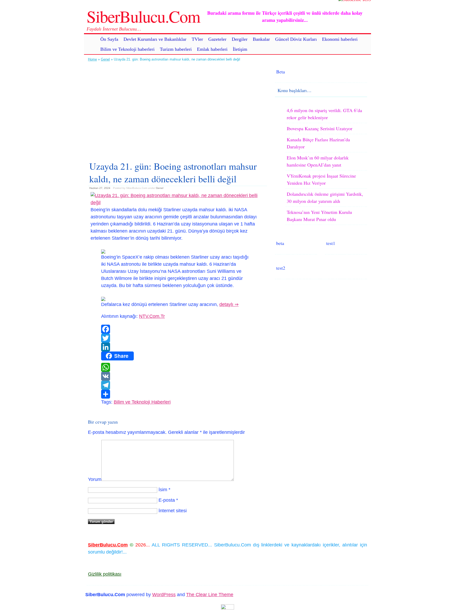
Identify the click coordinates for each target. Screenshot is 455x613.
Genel (105, 59)
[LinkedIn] (177, 347)
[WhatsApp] (177, 367)
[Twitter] (177, 338)
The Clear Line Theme (209, 594)
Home (92, 59)
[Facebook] (177, 329)
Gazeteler (217, 39)
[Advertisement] (177, 109)
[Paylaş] (177, 394)
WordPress (164, 594)
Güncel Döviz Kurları (296, 39)
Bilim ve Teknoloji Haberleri (142, 402)
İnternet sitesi (173, 510)
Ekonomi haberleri (340, 39)
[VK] (177, 376)
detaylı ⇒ (229, 304)
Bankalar (261, 39)
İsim (163, 489)
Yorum (94, 479)
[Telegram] (177, 385)
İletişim (240, 49)
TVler (197, 39)
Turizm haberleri (176, 49)
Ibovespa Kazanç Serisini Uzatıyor (319, 128)
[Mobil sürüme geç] (227, 608)
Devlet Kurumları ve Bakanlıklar (154, 39)
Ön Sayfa (109, 39)
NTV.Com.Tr (152, 316)
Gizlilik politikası (104, 574)
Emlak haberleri (212, 49)
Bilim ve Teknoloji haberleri (127, 49)
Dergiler (240, 39)
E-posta (167, 500)
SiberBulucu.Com (143, 16)
